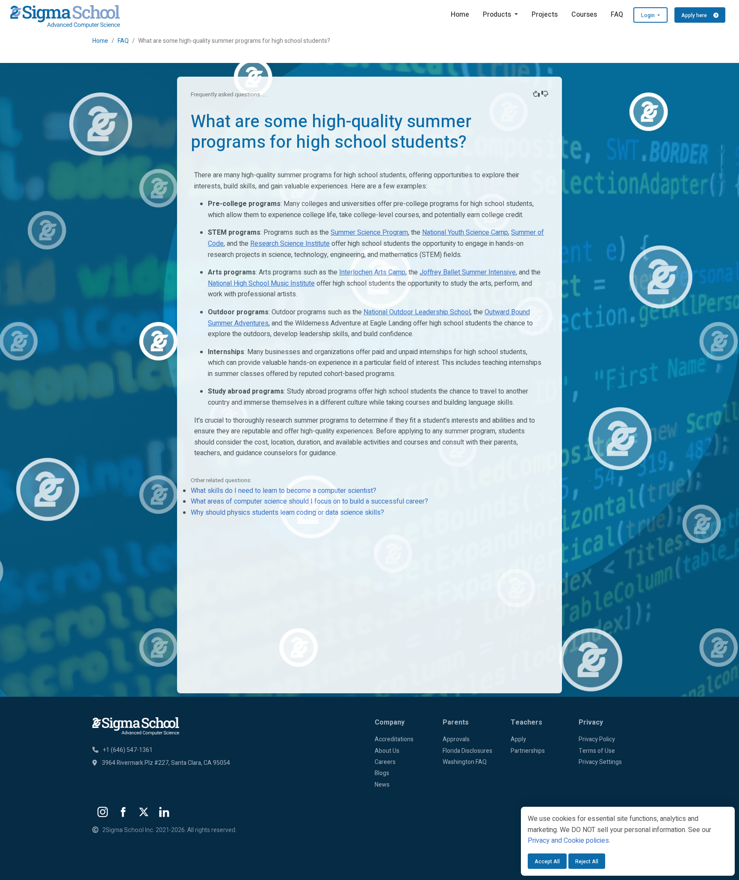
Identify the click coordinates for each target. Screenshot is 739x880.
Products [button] (498, 14)
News (382, 784)
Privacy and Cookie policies (568, 840)
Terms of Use (597, 750)
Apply (518, 739)
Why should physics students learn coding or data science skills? (287, 512)
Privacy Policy (597, 739)
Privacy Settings (600, 762)
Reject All (586, 861)
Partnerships (528, 750)
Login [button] (648, 15)
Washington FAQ (465, 762)
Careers (385, 762)
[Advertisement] (369, 620)
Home (460, 14)
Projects (545, 14)
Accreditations (394, 739)
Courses (584, 14)
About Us (387, 750)
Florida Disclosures (467, 750)
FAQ (617, 14)
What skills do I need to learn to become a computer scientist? (283, 491)
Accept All (547, 861)
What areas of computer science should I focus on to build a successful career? (309, 501)
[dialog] (628, 841)
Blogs (382, 773)
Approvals (456, 739)
